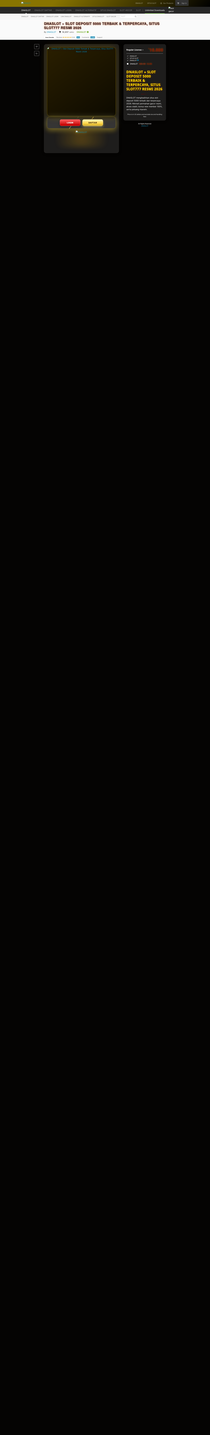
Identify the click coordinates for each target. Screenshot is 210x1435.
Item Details (49, 37)
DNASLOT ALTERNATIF (82, 16)
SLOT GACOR (111, 16)
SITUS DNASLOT (98, 16)
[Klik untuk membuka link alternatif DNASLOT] (81, 81)
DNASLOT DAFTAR (37, 16)
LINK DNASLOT (66, 16)
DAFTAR (92, 122)
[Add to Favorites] (36, 46)
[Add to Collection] (36, 53)
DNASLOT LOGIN (52, 16)
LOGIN (70, 122)
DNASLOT (24, 16)
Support (99, 37)
